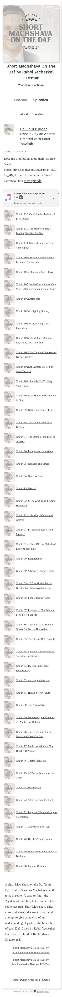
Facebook (34, 979)
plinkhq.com (43, 991)
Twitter (23, 979)
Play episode (33, 181)
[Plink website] (34, 992)
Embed (46, 979)
